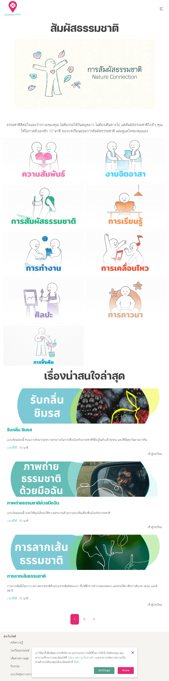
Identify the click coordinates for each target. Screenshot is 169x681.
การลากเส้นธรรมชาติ (26, 577)
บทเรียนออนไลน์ (20, 650)
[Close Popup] (133, 652)
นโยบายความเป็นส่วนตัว (81, 658)
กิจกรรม (15, 666)
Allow (125, 670)
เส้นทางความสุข (20, 658)
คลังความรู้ (17, 642)
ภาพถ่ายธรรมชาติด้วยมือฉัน (33, 503)
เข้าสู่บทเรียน (155, 454)
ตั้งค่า (77, 662)
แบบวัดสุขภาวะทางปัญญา (25, 674)
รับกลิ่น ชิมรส (19, 430)
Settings (104, 670)
